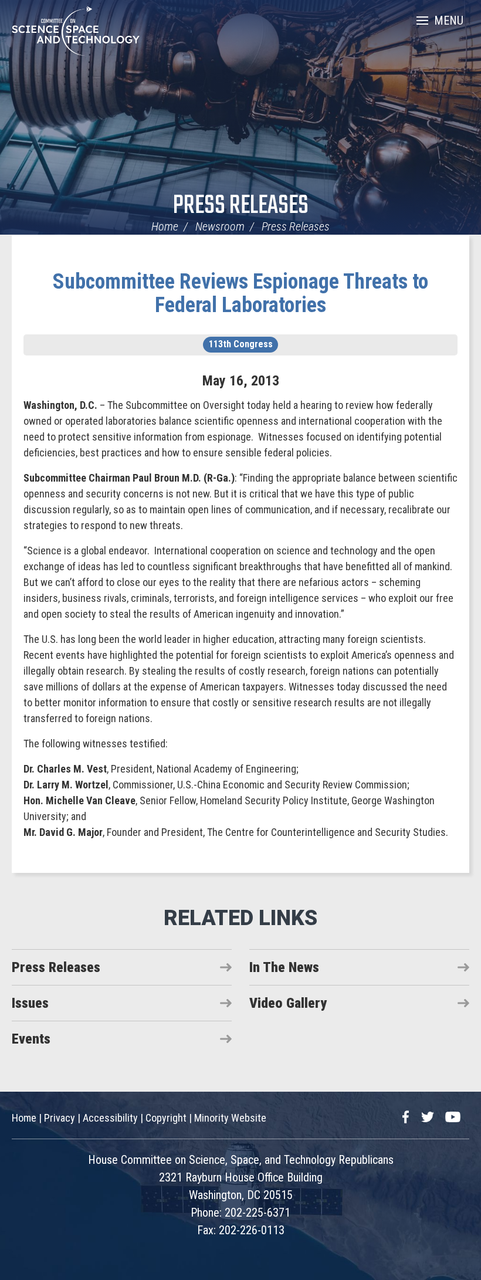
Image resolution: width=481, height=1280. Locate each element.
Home (164, 226)
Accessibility (110, 1118)
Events (31, 1039)
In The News (284, 967)
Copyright (166, 1118)
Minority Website (230, 1118)
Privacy (59, 1118)
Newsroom (220, 226)
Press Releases (241, 206)
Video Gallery (288, 1003)
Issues (30, 1003)
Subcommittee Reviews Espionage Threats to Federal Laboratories (240, 293)
